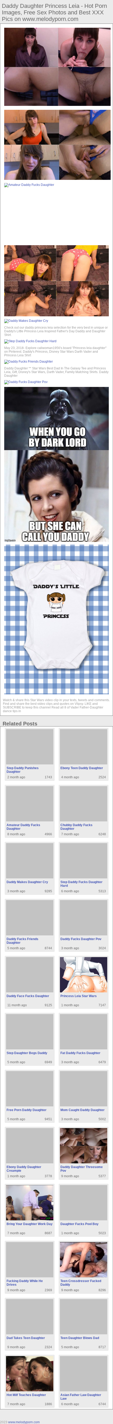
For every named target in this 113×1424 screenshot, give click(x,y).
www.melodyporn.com (24, 1422)
